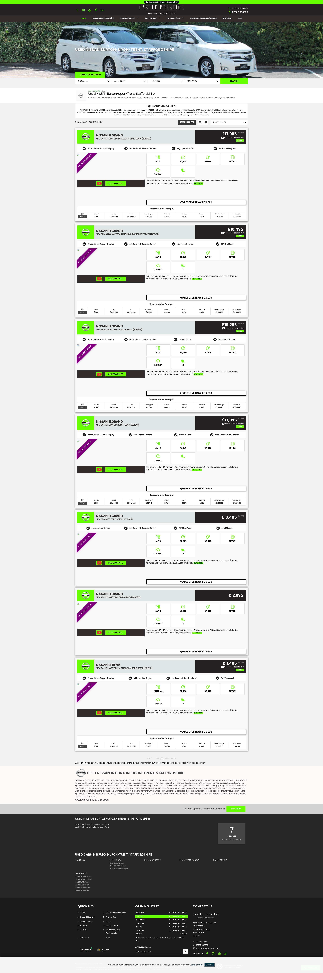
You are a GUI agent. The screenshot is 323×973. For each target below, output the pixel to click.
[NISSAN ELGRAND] (111, 167)
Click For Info (115, 183)
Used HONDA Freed (117, 863)
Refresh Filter (187, 122)
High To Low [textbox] (219, 122)
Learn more (197, 965)
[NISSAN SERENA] (111, 696)
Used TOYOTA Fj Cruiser (83, 879)
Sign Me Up (236, 809)
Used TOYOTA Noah (82, 882)
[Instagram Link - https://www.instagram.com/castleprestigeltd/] (83, 10)
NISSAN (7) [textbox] (83, 81)
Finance (83, 925)
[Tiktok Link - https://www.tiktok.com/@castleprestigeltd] (96, 10)
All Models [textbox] (120, 81)
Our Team (227, 18)
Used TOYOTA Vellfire (82, 887)
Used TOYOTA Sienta (82, 885)
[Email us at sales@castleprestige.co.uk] (102, 10)
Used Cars (96, 91)
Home (83, 18)
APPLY (82, 217)
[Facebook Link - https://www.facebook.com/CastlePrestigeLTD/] (77, 10)
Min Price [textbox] (155, 81)
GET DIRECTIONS (143, 947)
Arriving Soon (151, 18)
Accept (209, 965)
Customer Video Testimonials (203, 18)
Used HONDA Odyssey (118, 866)
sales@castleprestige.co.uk (207, 948)
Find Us (83, 930)
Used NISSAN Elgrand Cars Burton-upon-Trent (92, 824)
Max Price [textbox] (192, 81)
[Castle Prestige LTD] (206, 918)
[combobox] (93, 81)
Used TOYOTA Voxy (82, 890)
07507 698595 (240, 12)
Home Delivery (86, 921)
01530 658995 (240, 8)
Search (234, 81)
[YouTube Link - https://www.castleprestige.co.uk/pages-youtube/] (89, 10)
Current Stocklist (127, 18)
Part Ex (108, 921)
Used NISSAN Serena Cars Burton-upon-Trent (92, 827)
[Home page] (161, 10)
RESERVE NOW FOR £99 (198, 202)
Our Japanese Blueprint (103, 18)
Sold (240, 18)
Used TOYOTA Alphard (83, 876)
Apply (239, 140)
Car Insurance (112, 925)
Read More (198, 183)
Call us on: (92, 799)
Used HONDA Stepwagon (119, 869)
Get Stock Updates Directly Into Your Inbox (161, 2)
